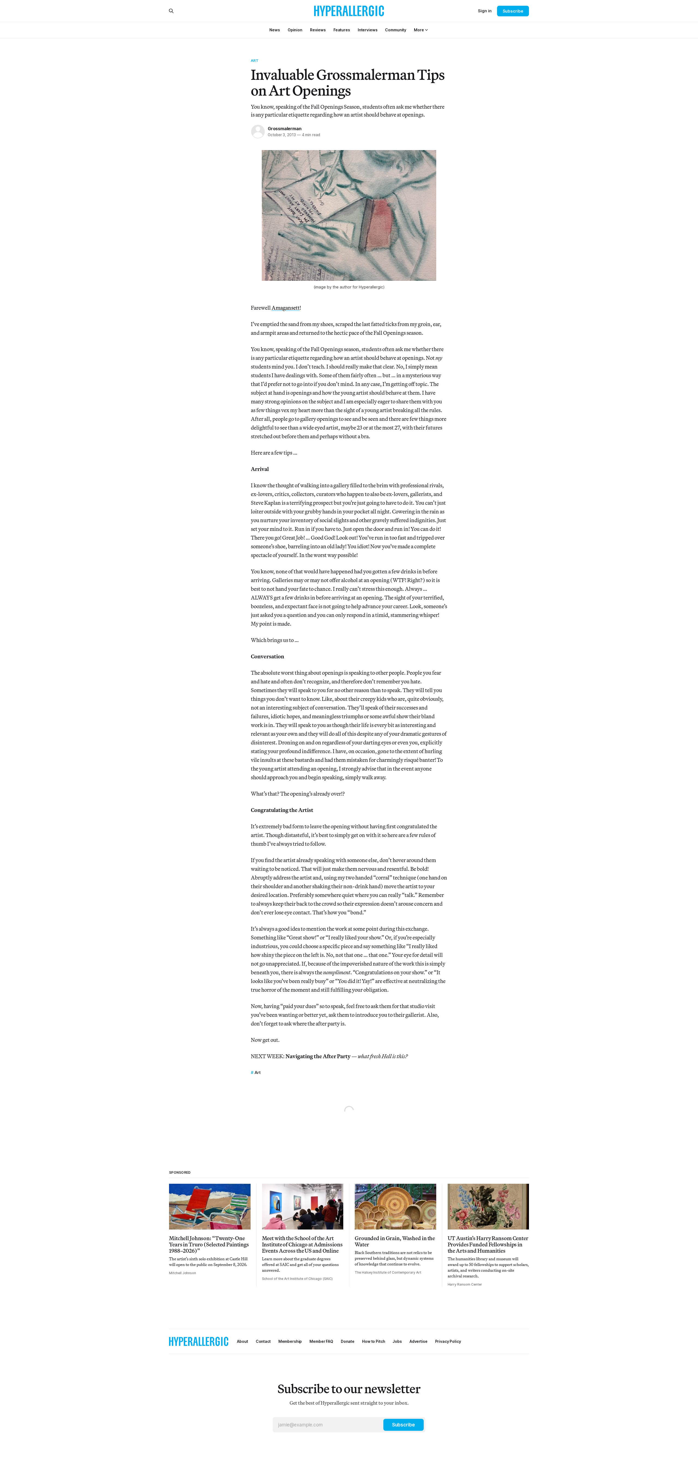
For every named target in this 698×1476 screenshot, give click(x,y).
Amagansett (286, 307)
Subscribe (513, 11)
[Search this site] (171, 11)
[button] (419, 30)
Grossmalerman (284, 128)
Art (254, 60)
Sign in (485, 10)
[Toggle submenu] (426, 30)
